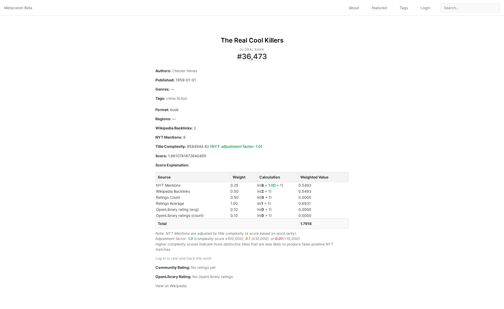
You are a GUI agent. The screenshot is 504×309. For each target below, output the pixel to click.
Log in (160, 258)
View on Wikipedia (171, 286)
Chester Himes (184, 71)
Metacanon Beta (18, 8)
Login (425, 8)
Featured (379, 8)
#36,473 (252, 56)
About (354, 8)
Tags (404, 8)
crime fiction (176, 98)
